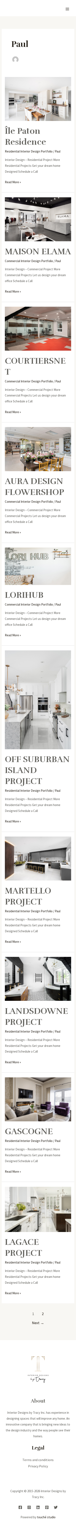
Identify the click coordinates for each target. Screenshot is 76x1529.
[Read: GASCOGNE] (38, 1099)
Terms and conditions (38, 1460)
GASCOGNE (29, 1131)
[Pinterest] (47, 1507)
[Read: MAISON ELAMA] (38, 219)
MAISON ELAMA (38, 251)
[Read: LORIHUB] (38, 566)
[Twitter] (56, 1507)
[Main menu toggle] (67, 8)
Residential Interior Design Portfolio (29, 151)
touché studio (46, 1517)
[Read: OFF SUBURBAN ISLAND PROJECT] (38, 700)
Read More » (13, 181)
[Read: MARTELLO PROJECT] (38, 858)
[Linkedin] (38, 1507)
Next (38, 1322)
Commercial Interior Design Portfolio (29, 261)
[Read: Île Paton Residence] (38, 99)
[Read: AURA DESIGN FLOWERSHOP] (38, 449)
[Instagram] (29, 1507)
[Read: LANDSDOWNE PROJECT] (38, 979)
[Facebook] (20, 1507)
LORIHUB (24, 595)
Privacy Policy (38, 1466)
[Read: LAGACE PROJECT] (38, 1209)
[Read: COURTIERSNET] (38, 328)
